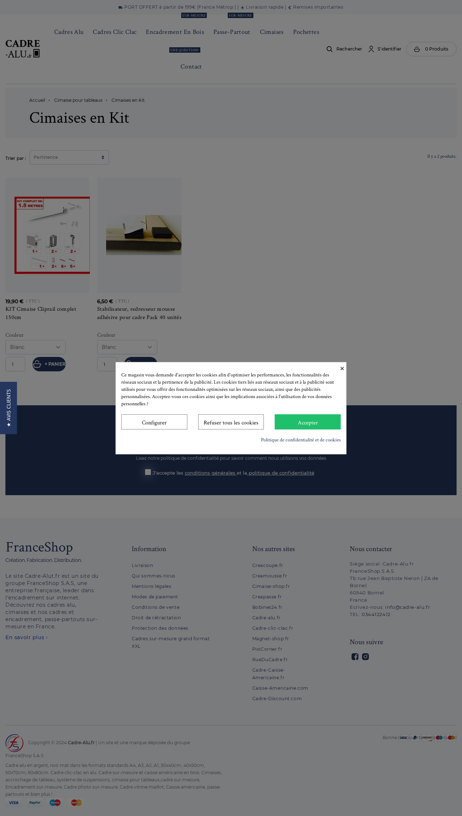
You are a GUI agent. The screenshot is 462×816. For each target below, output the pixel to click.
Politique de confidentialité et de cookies (301, 439)
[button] (8, 408)
